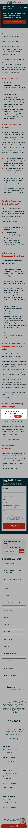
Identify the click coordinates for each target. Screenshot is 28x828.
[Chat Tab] (14, 414)
